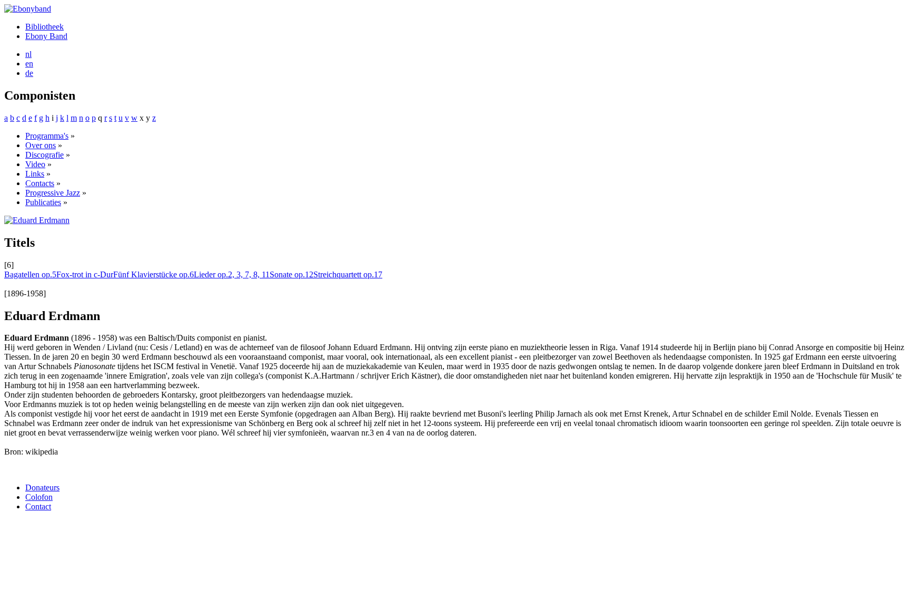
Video (35, 164)
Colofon (39, 497)
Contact (38, 506)
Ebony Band (46, 36)
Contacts (39, 183)
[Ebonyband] (27, 8)
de (29, 73)
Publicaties (43, 202)
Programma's (46, 135)
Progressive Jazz (52, 192)
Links (34, 173)
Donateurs (42, 487)
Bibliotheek (44, 26)
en (29, 63)
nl (28, 54)
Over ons (40, 145)
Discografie (44, 154)
